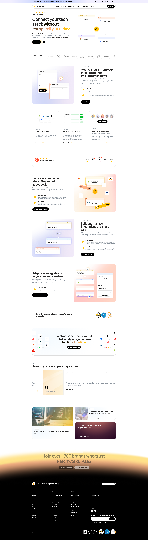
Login (112, 1)
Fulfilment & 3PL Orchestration (58, 495)
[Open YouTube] (92, 511)
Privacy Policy (103, 522)
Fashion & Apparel (55, 504)
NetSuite (34, 506)
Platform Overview (36, 493)
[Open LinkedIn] (95, 511)
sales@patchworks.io (95, 503)
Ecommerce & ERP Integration (58, 493)
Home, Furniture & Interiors (57, 508)
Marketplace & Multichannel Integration (60, 497)
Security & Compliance (36, 529)
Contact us (93, 504)
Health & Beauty (55, 506)
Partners (78, 6)
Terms (55, 529)
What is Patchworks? (95, 493)
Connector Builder (36, 514)
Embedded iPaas (35, 495)
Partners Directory (75, 504)
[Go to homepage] (39, 6)
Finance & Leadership (56, 520)
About (102, 1)
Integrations (71, 6)
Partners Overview (75, 506)
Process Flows (35, 515)
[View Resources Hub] (95, 430)
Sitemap (59, 529)
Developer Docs (74, 497)
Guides (72, 515)
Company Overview (95, 495)
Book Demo (34, 497)
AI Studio (34, 517)
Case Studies (93, 497)
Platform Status (74, 498)
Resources (92, 6)
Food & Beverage (55, 509)
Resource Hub (74, 512)
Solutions (63, 6)
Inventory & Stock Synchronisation (59, 498)
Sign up (112, 519)
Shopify (34, 504)
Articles (73, 514)
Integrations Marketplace (37, 508)
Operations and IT (55, 517)
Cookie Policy (50, 529)
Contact (107, 1)
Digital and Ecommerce (56, 519)
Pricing (96, 1)
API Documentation (75, 495)
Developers (85, 6)
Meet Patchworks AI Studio (68, 1)
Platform (57, 6)
